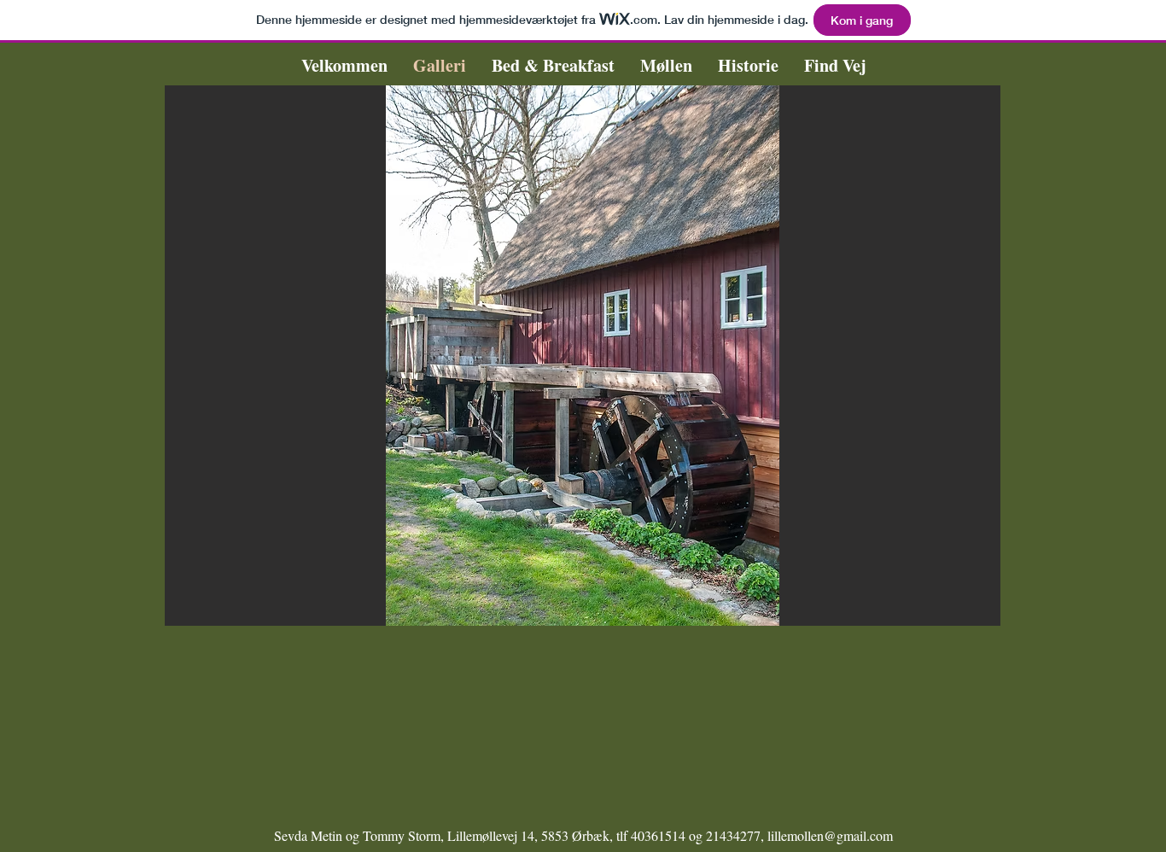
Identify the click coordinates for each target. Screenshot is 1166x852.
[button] (582, 355)
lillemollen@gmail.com (830, 835)
